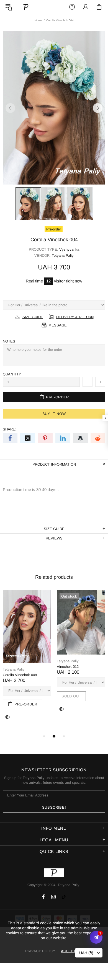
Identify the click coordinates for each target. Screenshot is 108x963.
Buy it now (54, 414)
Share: (9, 429)
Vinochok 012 (68, 667)
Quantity (12, 374)
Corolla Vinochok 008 (20, 675)
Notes (9, 341)
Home (38, 20)
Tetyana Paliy (26, 6)
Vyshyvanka (69, 249)
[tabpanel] (27, 661)
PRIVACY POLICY (40, 951)
